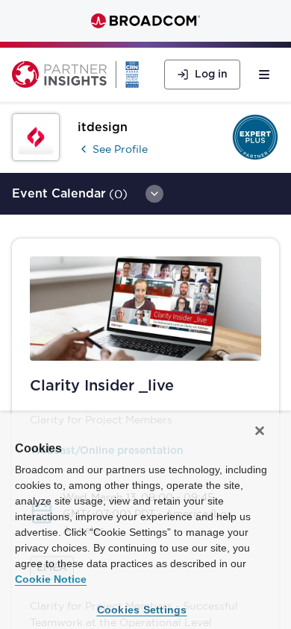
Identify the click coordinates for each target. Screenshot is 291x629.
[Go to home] (59, 74)
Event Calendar (59, 194)
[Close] (259, 430)
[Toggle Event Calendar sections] (154, 194)
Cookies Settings (142, 610)
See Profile (120, 149)
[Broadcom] (145, 20)
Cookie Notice (51, 579)
